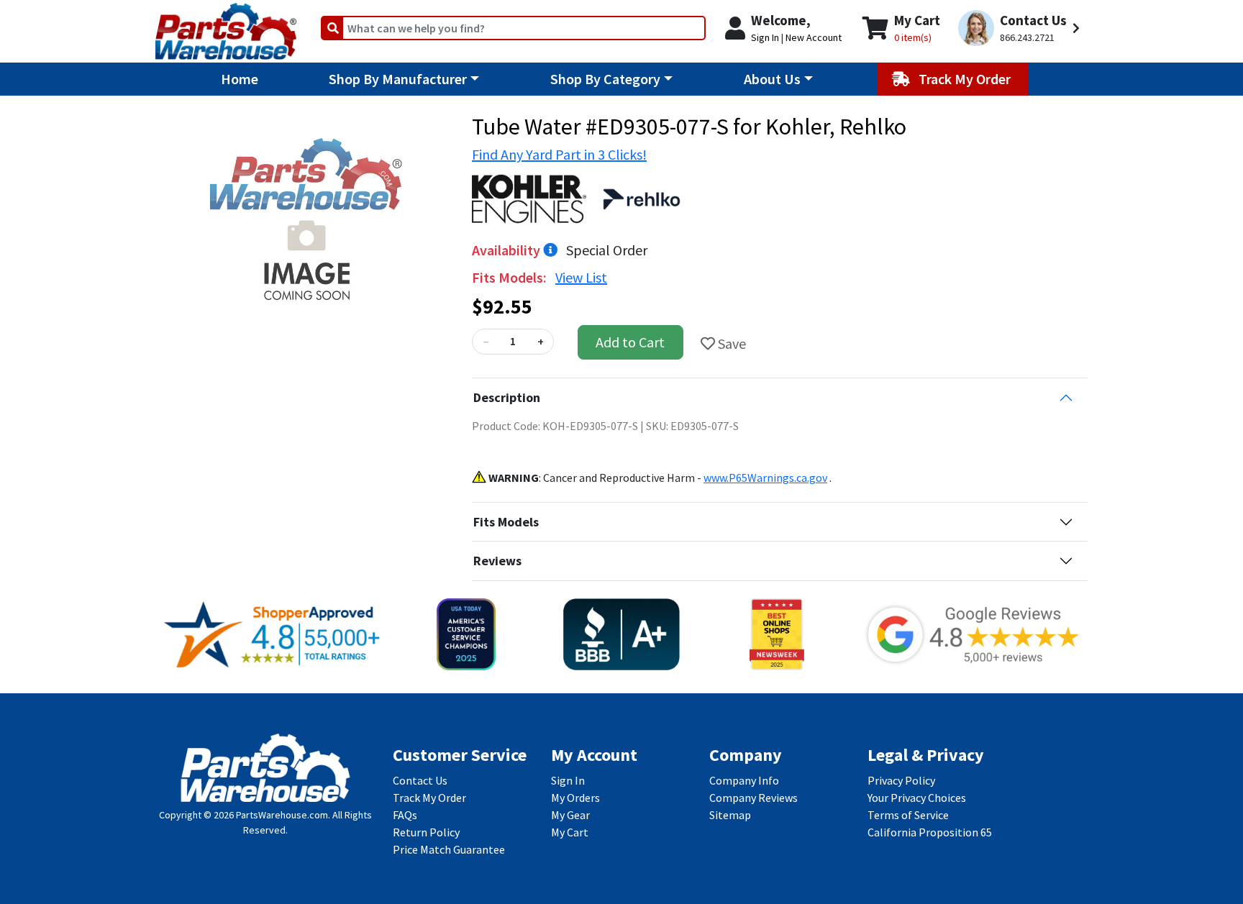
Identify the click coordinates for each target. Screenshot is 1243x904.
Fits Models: (511, 277)
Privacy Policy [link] (901, 780)
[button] (1021, 28)
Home (239, 79)
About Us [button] (772, 79)
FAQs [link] (405, 815)
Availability (507, 250)
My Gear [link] (570, 815)
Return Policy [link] (426, 832)
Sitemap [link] (730, 815)
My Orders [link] (575, 797)
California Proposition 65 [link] (930, 832)
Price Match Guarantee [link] (449, 849)
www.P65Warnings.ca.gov (765, 477)
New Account (814, 37)
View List (581, 277)
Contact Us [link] (420, 780)
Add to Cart (630, 342)
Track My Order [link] (429, 797)
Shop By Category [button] (605, 79)
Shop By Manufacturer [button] (398, 79)
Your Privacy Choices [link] (917, 797)
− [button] (485, 341)
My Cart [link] (569, 832)
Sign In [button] (765, 37)
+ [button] (540, 341)
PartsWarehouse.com (282, 814)
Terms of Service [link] (908, 815)
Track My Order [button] (966, 79)
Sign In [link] (568, 780)
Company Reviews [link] (753, 797)
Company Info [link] (744, 780)
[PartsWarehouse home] (225, 26)
